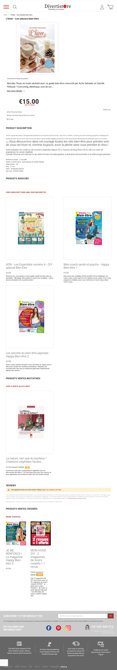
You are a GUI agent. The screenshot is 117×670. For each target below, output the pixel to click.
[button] (52, 71)
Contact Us (7, 667)
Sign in (44, 490)
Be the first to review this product (17, 78)
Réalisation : (56, 667)
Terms (37, 667)
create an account (55, 490)
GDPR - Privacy (20, 667)
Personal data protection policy (76, 498)
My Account (103, 7)
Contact (45, 667)
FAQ (30, 667)
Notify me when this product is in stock (21, 115)
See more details (14, 91)
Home (5, 15)
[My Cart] (110, 8)
